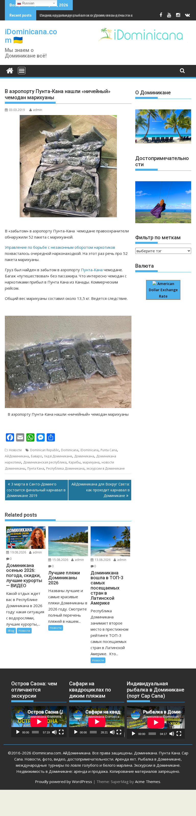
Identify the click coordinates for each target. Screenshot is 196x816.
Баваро (36, 456)
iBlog (11, 630)
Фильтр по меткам (158, 237)
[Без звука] (54, 732)
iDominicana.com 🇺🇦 (31, 35)
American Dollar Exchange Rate (163, 290)
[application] (39, 721)
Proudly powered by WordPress (63, 781)
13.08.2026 (102, 560)
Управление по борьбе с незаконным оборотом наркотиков (60, 247)
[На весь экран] (61, 732)
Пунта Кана (35, 468)
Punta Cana (109, 450)
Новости (15, 450)
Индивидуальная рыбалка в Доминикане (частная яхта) (92, 15)
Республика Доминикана (65, 468)
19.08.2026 (18, 552)
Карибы (75, 462)
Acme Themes (147, 781)
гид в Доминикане (58, 456)
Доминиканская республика (45, 462)
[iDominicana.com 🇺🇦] (10, 70)
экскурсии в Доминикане (106, 468)
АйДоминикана (17, 456)
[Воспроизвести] (17, 732)
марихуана (91, 462)
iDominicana (89, 450)
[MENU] (22, 70)
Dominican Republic (44, 450)
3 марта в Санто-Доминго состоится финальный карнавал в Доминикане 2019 (36, 490)
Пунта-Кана (92, 269)
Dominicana (69, 450)
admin (37, 110)
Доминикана (84, 456)
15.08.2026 (60, 560)
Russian (27, 3)
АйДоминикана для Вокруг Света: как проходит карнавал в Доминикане (100, 490)
